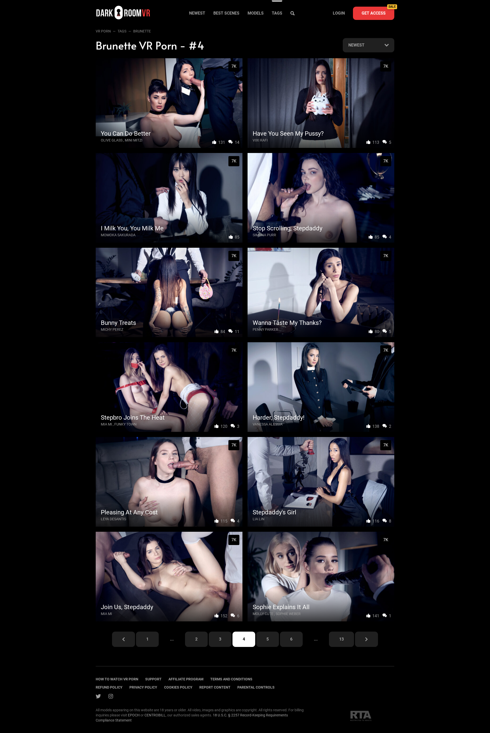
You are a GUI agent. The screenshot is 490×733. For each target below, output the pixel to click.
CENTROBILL (155, 715)
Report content (214, 687)
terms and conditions (231, 679)
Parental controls (256, 687)
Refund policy (109, 687)
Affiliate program (185, 679)
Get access (378, 11)
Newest (197, 13)
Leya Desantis (113, 519)
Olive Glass (111, 140)
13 (341, 639)
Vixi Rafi (260, 140)
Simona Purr (264, 235)
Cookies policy (178, 687)
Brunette (142, 31)
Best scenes (226, 13)
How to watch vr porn (117, 679)
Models (256, 13)
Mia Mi (106, 424)
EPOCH (134, 715)
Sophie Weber (288, 614)
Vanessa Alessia (268, 424)
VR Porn (103, 31)
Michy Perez (112, 329)
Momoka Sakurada (118, 235)
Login (339, 13)
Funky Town (125, 424)
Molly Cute (263, 614)
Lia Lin (258, 519)
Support (153, 679)
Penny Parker (265, 329)
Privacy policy (143, 687)
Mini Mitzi (133, 140)
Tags (277, 13)
